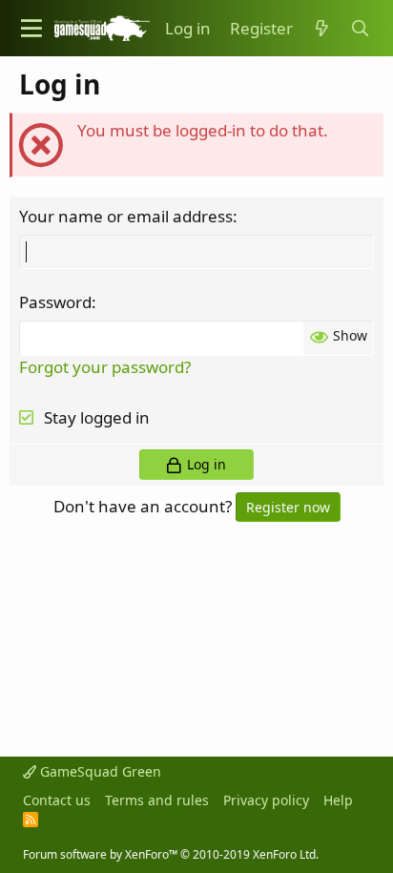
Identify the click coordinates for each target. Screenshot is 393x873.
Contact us (57, 800)
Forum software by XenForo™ (171, 854)
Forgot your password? (105, 367)
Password (55, 302)
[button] (31, 28)
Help (338, 800)
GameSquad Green (98, 771)
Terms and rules (157, 800)
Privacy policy (266, 800)
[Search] (360, 29)
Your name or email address (126, 216)
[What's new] (321, 29)
